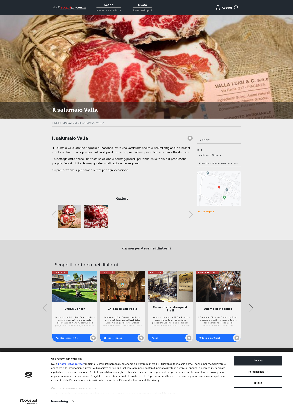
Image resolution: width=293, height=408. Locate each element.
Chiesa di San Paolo (123, 308)
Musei (154, 338)
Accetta (257, 360)
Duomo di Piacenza (218, 308)
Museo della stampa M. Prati (170, 309)
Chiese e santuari (114, 338)
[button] (251, 308)
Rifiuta (258, 382)
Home (56, 123)
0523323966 (204, 139)
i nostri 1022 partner (71, 363)
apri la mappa (206, 211)
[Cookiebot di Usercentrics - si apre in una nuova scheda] (29, 401)
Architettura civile (67, 338)
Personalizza (256, 371)
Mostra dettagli (60, 401)
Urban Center (74, 308)
